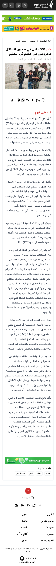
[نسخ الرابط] (13, 100)
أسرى (32, 41)
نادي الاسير (20, 473)
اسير (31, 473)
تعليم (48, 473)
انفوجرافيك (47, 540)
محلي (50, 533)
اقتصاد (24, 527)
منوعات (50, 527)
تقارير (50, 514)
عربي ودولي (47, 520)
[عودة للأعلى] (28, 491)
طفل (39, 473)
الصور (25, 540)
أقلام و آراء (22, 533)
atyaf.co (33, 562)
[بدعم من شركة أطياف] (28, 557)
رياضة (24, 520)
